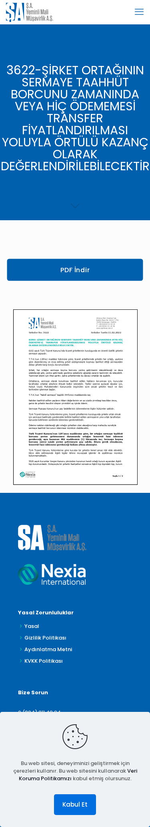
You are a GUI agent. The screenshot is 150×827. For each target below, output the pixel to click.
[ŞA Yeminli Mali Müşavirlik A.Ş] (29, 12)
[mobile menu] (139, 12)
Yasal (31, 626)
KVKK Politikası (43, 661)
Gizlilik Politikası (45, 638)
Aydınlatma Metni (48, 649)
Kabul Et (75, 804)
